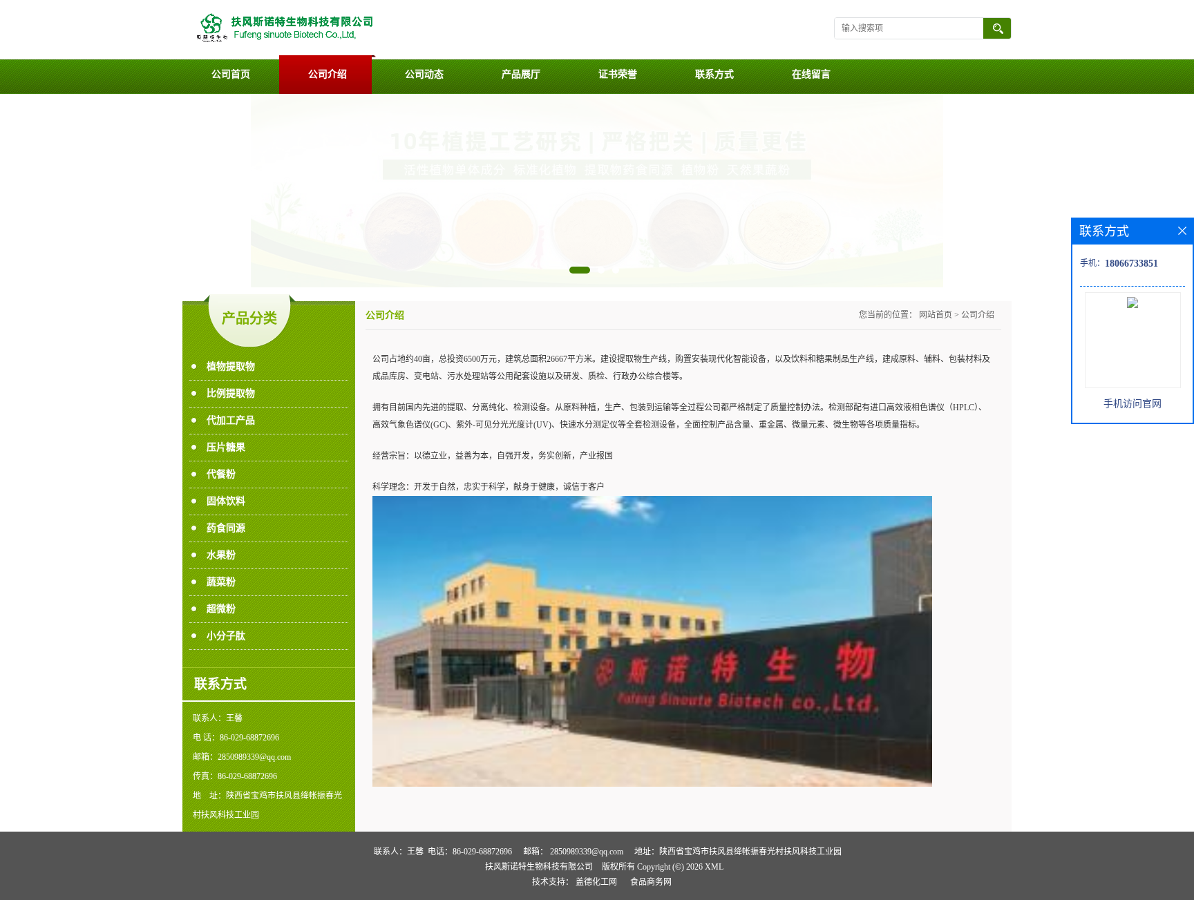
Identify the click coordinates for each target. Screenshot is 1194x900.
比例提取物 (231, 393)
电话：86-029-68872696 (470, 851)
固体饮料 (226, 501)
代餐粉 (221, 474)
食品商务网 (651, 882)
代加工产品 (231, 420)
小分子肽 (226, 636)
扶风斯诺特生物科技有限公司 (539, 867)
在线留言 (811, 74)
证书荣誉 (617, 74)
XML (714, 867)
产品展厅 (521, 74)
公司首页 (230, 74)
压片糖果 (226, 447)
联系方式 (714, 74)
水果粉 (221, 555)
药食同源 (226, 528)
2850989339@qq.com (586, 851)
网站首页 (935, 315)
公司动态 (424, 74)
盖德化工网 (596, 882)
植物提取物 (231, 366)
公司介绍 (327, 74)
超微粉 (221, 609)
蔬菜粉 (221, 582)
